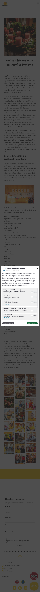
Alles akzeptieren (32, 323)
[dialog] (20, 296)
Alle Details (6, 299)
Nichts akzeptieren (8, 323)
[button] (32, 292)
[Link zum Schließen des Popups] (37, 268)
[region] (20, 304)
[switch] (34, 292)
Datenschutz (16, 270)
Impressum (8, 270)
